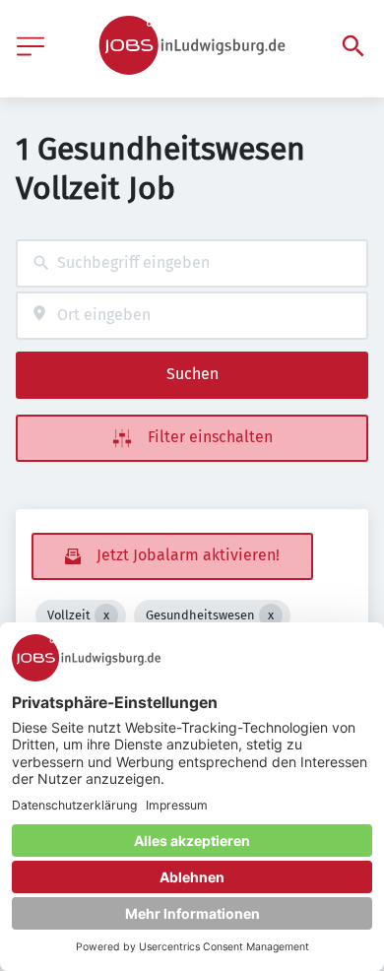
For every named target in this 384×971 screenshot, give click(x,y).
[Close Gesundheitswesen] (271, 615)
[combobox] (192, 263)
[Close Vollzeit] (106, 615)
